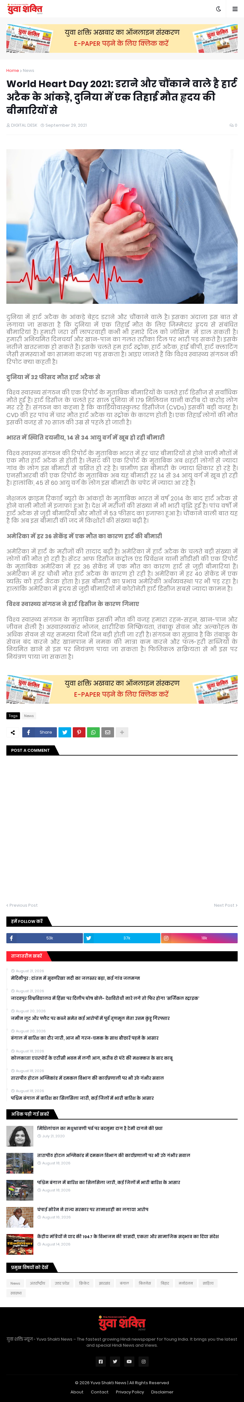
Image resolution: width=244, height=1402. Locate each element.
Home (12, 70)
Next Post (224, 905)
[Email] (107, 732)
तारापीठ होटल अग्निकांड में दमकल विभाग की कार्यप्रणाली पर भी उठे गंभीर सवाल (87, 1078)
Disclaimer (162, 1392)
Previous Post (24, 905)
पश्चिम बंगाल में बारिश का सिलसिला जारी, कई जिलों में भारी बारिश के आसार (82, 1098)
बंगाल (124, 1283)
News (28, 70)
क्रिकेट (84, 1283)
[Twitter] (64, 732)
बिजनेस (145, 1283)
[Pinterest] (79, 732)
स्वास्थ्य (16, 1293)
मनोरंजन (186, 1283)
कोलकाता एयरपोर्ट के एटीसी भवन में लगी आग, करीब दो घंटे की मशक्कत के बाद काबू (92, 1058)
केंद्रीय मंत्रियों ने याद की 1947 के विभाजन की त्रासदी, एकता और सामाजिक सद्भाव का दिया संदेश (128, 1237)
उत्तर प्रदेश (62, 1283)
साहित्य (208, 1283)
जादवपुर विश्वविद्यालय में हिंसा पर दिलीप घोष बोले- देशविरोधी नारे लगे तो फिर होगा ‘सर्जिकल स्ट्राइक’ (105, 998)
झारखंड (104, 1283)
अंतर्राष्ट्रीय (37, 1283)
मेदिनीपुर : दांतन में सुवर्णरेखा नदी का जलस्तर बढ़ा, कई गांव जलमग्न (75, 978)
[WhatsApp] (93, 732)
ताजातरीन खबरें (26, 956)
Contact (100, 1392)
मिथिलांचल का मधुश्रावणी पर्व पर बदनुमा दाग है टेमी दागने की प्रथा (100, 1129)
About (77, 1392)
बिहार (165, 1283)
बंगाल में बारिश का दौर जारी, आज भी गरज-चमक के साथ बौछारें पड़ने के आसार (85, 1038)
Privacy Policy (130, 1392)
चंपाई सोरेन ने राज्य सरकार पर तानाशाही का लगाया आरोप (92, 1210)
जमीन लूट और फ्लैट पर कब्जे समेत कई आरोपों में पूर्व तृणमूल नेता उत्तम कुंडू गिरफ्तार (90, 1019)
